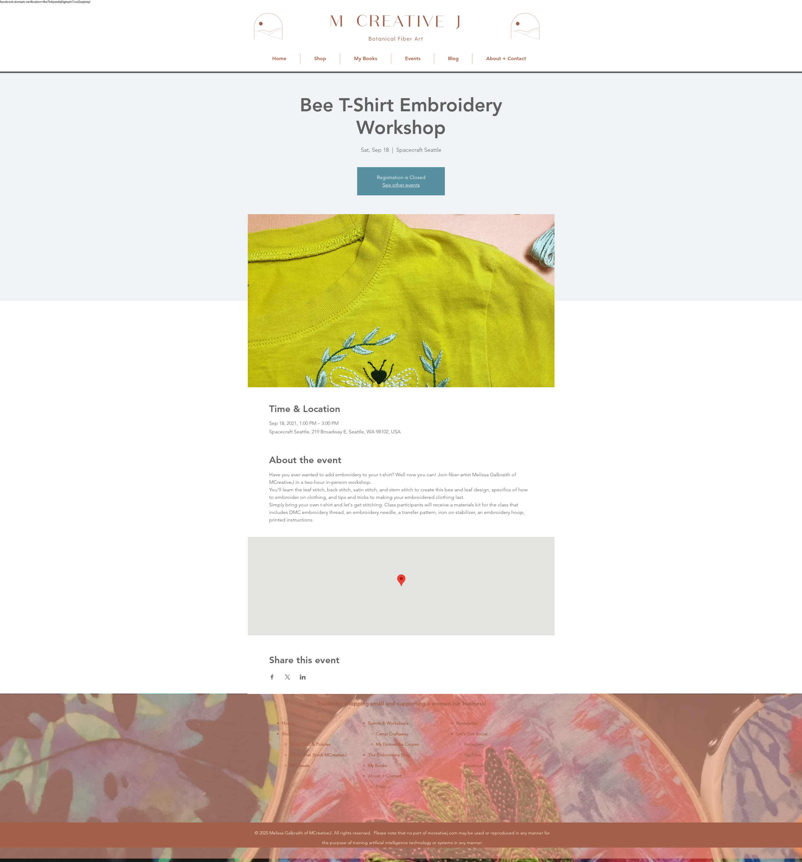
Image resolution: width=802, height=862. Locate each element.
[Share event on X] (287, 677)
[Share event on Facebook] (272, 677)
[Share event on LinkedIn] (303, 677)
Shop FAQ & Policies (310, 744)
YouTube (473, 755)
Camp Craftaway (392, 734)
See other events (401, 185)
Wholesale (300, 765)
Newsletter (467, 723)
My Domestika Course (397, 744)
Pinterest (473, 776)
